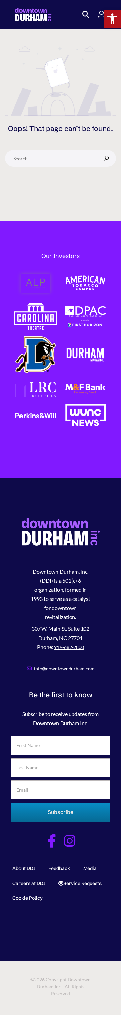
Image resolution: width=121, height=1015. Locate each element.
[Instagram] (69, 841)
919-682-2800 (69, 647)
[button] (112, 19)
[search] (106, 158)
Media (90, 868)
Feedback (59, 868)
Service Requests (82, 883)
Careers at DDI (28, 883)
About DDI (23, 868)
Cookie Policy (27, 898)
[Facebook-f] (51, 841)
